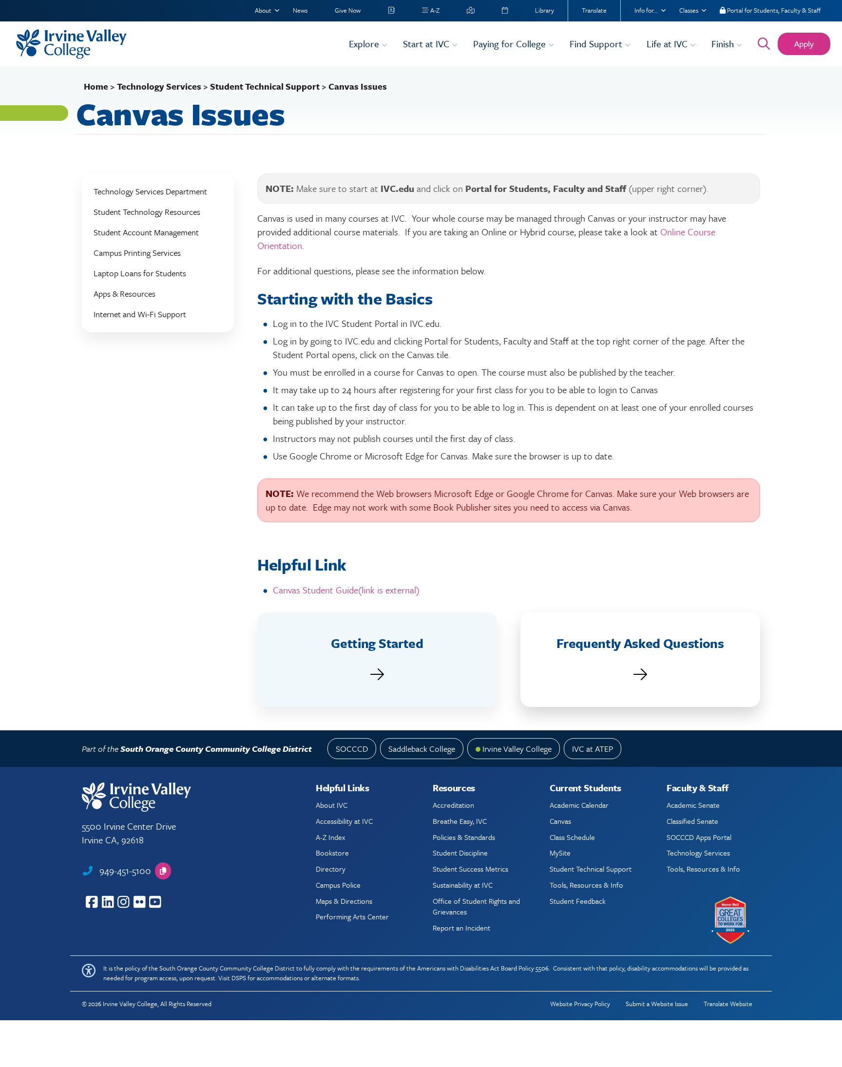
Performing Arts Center (352, 916)
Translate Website (728, 1004)
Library (544, 10)
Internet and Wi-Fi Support (140, 314)
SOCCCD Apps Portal (699, 837)
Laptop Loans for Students (140, 273)
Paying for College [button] (510, 43)
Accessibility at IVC (344, 821)
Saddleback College (421, 749)
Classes (688, 10)
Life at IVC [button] (668, 43)
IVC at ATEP (592, 749)
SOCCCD (352, 749)
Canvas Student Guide (346, 589)
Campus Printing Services (137, 253)
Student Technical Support (265, 86)
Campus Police (338, 884)
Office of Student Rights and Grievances (476, 906)
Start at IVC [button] (427, 43)
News (300, 10)
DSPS (238, 978)
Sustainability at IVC (463, 884)
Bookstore (332, 852)
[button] (163, 870)
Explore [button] (365, 43)
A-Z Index (330, 837)
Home (96, 86)
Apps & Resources (124, 293)
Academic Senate (693, 805)
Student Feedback (578, 901)
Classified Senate (692, 821)
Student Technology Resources (147, 212)
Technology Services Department (150, 191)
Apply (804, 44)
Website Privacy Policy (580, 1004)
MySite (560, 852)
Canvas (560, 821)
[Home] (176, 44)
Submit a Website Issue (657, 1004)
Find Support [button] (597, 43)
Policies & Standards (464, 837)
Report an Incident (461, 927)
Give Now (348, 10)
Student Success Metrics (470, 868)
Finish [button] (723, 43)
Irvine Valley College (517, 749)
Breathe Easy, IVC (460, 821)
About (263, 10)
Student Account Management (146, 232)
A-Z (434, 10)
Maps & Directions (344, 901)
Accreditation (453, 805)
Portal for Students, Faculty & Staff (773, 10)
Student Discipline (460, 852)
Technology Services (159, 86)
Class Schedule (572, 837)
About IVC (331, 805)
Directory (330, 868)
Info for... (646, 10)
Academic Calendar (579, 805)
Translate (594, 10)
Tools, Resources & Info (586, 884)
